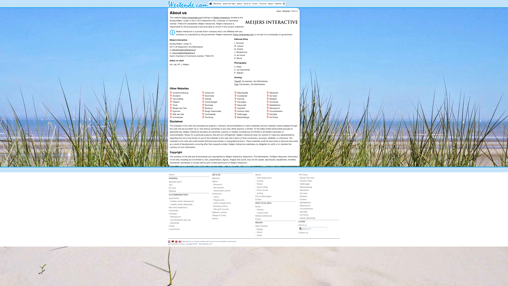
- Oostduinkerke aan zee (180, 220)
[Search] (283, 4)
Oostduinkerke (275, 111)
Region (270, 4)
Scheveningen (211, 102)
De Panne (273, 117)
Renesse (208, 108)
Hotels (172, 226)
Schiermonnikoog (180, 93)
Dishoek (240, 99)
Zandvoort (209, 93)
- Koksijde (302, 212)
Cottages (173, 214)
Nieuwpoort (274, 108)
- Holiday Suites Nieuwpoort (181, 201)
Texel (175, 105)
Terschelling (178, 99)
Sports (258, 174)
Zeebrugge (242, 114)
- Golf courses (261, 190)
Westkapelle (242, 93)
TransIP (237, 81)
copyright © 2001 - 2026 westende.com (199, 244)
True (236, 84)
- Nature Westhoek (306, 218)
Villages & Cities (219, 215)
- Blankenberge (305, 187)
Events (255, 4)
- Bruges (259, 229)
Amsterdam (178, 117)
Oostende (273, 102)
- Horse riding (261, 187)
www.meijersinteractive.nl (183, 53)
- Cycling (259, 181)
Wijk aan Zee (178, 114)
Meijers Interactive (221, 17)
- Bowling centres (220, 206)
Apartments (174, 198)
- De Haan (302, 193)
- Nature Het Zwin (306, 178)
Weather (278, 4)
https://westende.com (192, 17)
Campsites (173, 210)
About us (302, 225)
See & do (247, 4)
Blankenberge (243, 117)
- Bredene (302, 196)
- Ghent (258, 232)
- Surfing (259, 193)
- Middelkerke (304, 202)
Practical (262, 4)
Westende (217, 4)
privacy (182, 244)
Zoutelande (242, 96)
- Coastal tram (261, 213)
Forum (258, 219)
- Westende (174, 223)
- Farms (215, 197)
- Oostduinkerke (305, 208)
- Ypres (258, 235)
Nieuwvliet (241, 105)
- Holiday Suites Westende (180, 204)
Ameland (176, 96)
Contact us (303, 232)
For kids (172, 188)
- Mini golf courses (220, 209)
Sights (215, 181)
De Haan (273, 96)
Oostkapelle (210, 114)
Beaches (216, 178)
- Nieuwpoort (175, 217)
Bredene (273, 99)
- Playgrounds (218, 200)
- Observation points (221, 190)
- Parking (259, 209)
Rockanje (209, 105)
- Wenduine (303, 190)
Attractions (217, 194)
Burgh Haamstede (213, 111)
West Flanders (261, 226)
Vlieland (176, 102)
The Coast (303, 174)
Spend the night (229, 4)
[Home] (210, 4)
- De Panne (303, 215)
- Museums (217, 184)
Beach (239, 4)
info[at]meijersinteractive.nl (184, 50)
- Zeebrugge (304, 184)
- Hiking (258, 184)
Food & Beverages (263, 196)
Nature (215, 218)
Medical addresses (263, 216)
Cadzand (241, 108)
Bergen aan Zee (179, 108)
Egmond (176, 111)
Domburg (209, 117)
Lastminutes (174, 229)
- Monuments (218, 187)
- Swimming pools (263, 178)
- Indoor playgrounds (221, 203)
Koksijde (273, 114)
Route (257, 206)
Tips (171, 185)
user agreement (173, 244)
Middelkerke (274, 105)
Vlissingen (241, 102)
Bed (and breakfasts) (178, 207)
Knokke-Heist (243, 111)
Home (171, 174)
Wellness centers (219, 212)
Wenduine (273, 93)
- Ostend (302, 199)
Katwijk (208, 99)
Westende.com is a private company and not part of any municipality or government (209, 241)
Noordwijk (209, 96)
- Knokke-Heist (305, 181)
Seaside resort (175, 182)
